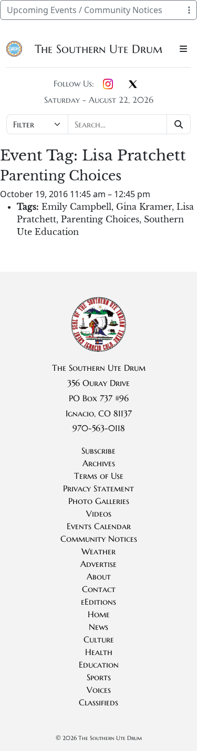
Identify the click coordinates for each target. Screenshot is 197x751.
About (99, 576)
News (98, 626)
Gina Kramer (144, 206)
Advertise (98, 564)
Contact (99, 589)
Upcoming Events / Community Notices (84, 10)
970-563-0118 (98, 428)
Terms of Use (98, 475)
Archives (98, 463)
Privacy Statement (98, 488)
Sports (99, 677)
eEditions (98, 601)
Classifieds (98, 702)
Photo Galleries (98, 501)
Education (99, 664)
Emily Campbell (76, 206)
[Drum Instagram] (108, 84)
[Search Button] (179, 124)
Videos (98, 513)
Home (99, 614)
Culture (99, 639)
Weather (98, 551)
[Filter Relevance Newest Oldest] (98, 124)
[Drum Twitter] (133, 85)
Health (98, 652)
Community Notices (98, 538)
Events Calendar (99, 526)
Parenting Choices (100, 219)
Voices (99, 689)
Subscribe (98, 450)
